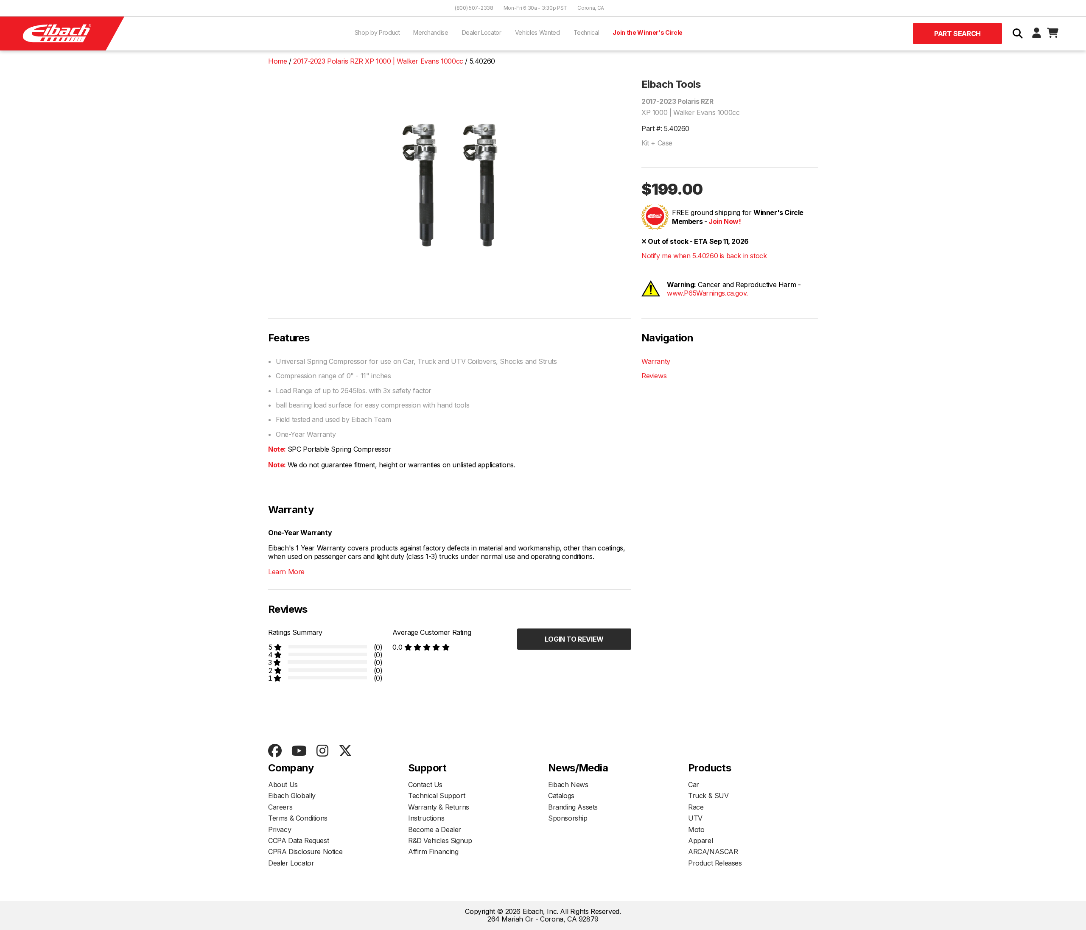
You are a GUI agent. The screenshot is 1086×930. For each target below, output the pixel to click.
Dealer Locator (481, 32)
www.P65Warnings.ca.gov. (707, 293)
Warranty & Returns (438, 807)
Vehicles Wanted (537, 32)
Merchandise (430, 32)
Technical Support (436, 795)
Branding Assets (573, 807)
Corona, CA (590, 8)
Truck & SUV (708, 795)
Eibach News (568, 784)
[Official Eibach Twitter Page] (345, 751)
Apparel (700, 840)
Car (693, 784)
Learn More (286, 571)
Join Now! (724, 221)
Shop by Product (377, 32)
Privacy (279, 829)
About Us (283, 784)
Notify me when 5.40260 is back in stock (704, 256)
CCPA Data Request (298, 840)
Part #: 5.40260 (665, 128)
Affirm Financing (433, 851)
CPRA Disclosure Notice (305, 851)
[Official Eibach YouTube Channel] (298, 751)
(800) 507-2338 (474, 8)
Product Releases (715, 863)
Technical (586, 32)
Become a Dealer (434, 829)
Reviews (653, 375)
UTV (695, 818)
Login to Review (574, 639)
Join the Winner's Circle (648, 32)
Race (695, 807)
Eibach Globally (292, 795)
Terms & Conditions (297, 818)
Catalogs (561, 795)
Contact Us (425, 784)
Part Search (957, 33)
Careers (280, 807)
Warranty (655, 361)
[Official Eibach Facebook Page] (274, 751)
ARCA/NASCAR (713, 851)
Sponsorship (568, 818)
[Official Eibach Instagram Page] (322, 751)
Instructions (426, 818)
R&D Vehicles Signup (440, 840)
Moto (696, 829)
